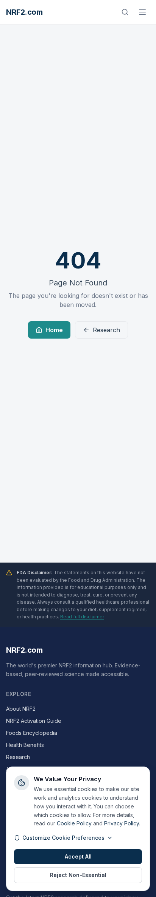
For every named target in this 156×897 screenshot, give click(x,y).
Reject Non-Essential (78, 875)
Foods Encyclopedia (31, 733)
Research (106, 330)
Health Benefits (25, 745)
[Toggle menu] (142, 12)
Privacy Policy (121, 823)
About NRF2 (21, 708)
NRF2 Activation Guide (33, 721)
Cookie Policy (74, 823)
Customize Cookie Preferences (63, 837)
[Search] (125, 12)
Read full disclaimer (82, 616)
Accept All (78, 856)
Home (54, 330)
